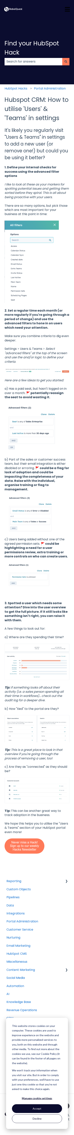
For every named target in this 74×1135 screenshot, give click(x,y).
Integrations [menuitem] (15, 913)
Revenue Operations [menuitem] (21, 1010)
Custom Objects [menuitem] (18, 889)
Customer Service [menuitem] (19, 929)
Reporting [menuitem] (13, 881)
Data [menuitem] (10, 905)
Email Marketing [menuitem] (18, 945)
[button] (66, 881)
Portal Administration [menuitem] (22, 921)
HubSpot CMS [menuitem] (16, 953)
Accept (37, 1108)
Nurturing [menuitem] (13, 937)
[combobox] (33, 61)
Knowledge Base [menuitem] (18, 1002)
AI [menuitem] (7, 994)
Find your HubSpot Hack (32, 48)
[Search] (65, 61)
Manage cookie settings (37, 1098)
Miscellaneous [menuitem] (16, 961)
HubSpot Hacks (16, 88)
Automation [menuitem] (15, 986)
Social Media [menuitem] (15, 978)
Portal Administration (50, 88)
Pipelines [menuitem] (13, 897)
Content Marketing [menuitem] (20, 970)
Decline (37, 1118)
